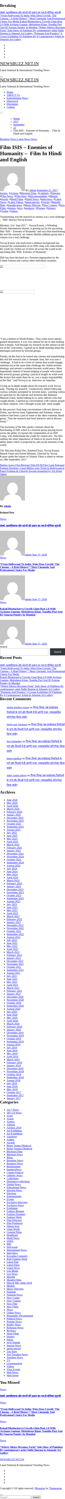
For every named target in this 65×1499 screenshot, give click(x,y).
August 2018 (13, 1080)
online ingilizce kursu (18, 707)
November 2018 (15, 1071)
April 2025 (12, 841)
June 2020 (12, 1014)
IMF (9, 1244)
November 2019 (15, 1035)
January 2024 (14, 886)
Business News (15, 1163)
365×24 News (14, 1112)
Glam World (13, 1229)
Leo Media (12, 1271)
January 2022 (14, 958)
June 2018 (12, 1086)
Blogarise (40, 1488)
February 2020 (14, 1026)
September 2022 (15, 934)
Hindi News (32, 199)
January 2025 (14, 850)
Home (10, 92)
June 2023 (12, 907)
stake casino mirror (16, 775)
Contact (11, 107)
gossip (4, 199)
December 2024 (15, 853)
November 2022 (15, 928)
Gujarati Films (14, 1232)
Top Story (12, 1351)
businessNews (14, 1169)
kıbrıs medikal (14, 758)
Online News (14, 1312)
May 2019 (12, 1053)
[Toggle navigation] (1, 76)
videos (14, 211)
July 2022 (12, 940)
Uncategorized (14, 1363)
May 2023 (12, 910)
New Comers (50, 205)
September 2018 (15, 1077)
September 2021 (15, 970)
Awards (11, 1142)
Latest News (24, 139)
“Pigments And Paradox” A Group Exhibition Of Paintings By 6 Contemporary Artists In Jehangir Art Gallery (31, 694)
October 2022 (14, 931)
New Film (12, 1303)
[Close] (1, 1494)
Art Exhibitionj (14, 1133)
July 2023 (12, 904)
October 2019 (14, 1038)
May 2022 (12, 946)
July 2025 (12, 832)
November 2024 (15, 856)
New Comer (13, 1297)
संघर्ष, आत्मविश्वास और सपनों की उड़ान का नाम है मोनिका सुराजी (30, 525)
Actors (10, 1118)
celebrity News (14, 1175)
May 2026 (12, 802)
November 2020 (15, 999)
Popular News (14, 1321)
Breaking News (8, 139)
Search (3, 646)
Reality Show (14, 1324)
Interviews (12, 1253)
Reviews (11, 1330)
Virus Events (13, 1369)
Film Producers (15, 1223)
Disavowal (12, 101)
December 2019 (15, 1032)
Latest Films (13, 1265)
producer (29, 208)
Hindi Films (17, 199)
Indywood (12, 1247)
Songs (10, 1339)
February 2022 (14, 955)
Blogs (10, 1157)
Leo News (12, 1274)
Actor (10, 1115)
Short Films (13, 1333)
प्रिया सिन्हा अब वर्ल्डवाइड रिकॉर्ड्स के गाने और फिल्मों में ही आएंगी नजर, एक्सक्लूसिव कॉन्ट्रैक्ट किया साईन (34, 712)
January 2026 (14, 814)
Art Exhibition (14, 1130)
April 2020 (12, 1020)
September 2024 (15, 862)
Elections (11, 1193)
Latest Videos (16, 202)
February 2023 (14, 919)
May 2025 (12, 838)
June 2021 (12, 979)
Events (10, 1199)
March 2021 (13, 988)
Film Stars (21, 196)
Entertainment (14, 1196)
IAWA (10, 1241)
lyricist (45, 202)
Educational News (16, 1187)
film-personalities (38, 196)
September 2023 (15, 898)
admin (33, 190)
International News (17, 1250)
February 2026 (14, 811)
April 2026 (12, 805)
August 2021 (13, 973)
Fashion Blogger (15, 1211)
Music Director (32, 205)
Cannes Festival (15, 1172)
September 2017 (15, 1095)
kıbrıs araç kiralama (17, 724)
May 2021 (12, 982)
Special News (14, 1345)
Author (10, 1139)
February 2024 (14, 883)
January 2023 (14, 922)
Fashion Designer (16, 1214)
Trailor (4, 211)
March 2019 (13, 1059)
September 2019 (15, 1041)
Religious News (15, 1327)
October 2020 (14, 1002)
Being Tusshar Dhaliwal (19, 1148)
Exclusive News (15, 1205)
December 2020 (15, 996)
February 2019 (14, 1062)
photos (12, 208)
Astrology (12, 1136)
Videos (10, 1366)
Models (10, 1285)
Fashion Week (14, 1217)
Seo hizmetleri (14, 741)
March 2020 (13, 1023)
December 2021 (15, 961)
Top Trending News (17, 1354)
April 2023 (12, 913)
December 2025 (15, 817)
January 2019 (14, 1065)
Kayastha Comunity (17, 1256)
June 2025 (12, 835)
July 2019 (12, 1047)
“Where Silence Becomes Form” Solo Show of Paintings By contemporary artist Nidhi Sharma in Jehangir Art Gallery (32, 688)
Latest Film (12, 1262)
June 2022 (12, 943)
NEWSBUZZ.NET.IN (19, 63)
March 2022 (13, 952)
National (11, 1291)
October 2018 (14, 1074)
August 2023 (13, 901)
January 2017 (14, 1098)
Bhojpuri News (15, 1154)
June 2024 (12, 871)
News (34, 139)
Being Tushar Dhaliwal (19, 1145)
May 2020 (12, 1017)
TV (8, 1360)
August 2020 (13, 1008)
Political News (14, 1318)
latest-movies (33, 202)
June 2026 (12, 799)
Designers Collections (18, 1181)
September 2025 (15, 826)
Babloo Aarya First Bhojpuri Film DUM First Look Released (32, 465)
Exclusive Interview (17, 1202)
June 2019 (12, 1050)
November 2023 (15, 892)
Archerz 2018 (14, 1127)
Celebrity (44, 193)
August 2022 (13, 937)
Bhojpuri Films (28, 193)
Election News (14, 1190)
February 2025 (14, 847)
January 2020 (14, 1029)
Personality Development (20, 1315)
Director (55, 193)
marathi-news (15, 205)
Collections (12, 1178)
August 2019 (13, 1044)
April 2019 (12, 1056)
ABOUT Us (13, 95)
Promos (41, 208)
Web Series (12, 1375)
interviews (46, 199)
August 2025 (13, 829)
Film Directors (14, 1220)
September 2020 (15, 1005)
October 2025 (14, 823)
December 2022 (15, 925)
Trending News (15, 1357)
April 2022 (12, 949)
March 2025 (13, 844)
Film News (7, 196)
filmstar (53, 196)
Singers (51, 208)
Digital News (14, 1184)
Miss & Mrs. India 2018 (19, 1282)
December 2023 (15, 889)
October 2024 (14, 859)
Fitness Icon (13, 1226)
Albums (11, 1124)
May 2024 (12, 874)
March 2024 (13, 880)
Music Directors (15, 1288)
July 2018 (12, 1083)
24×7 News (13, 1109)
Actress (14, 193)
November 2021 (15, 964)
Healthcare (12, 1235)
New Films (12, 1306)
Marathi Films (14, 1279)
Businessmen (13, 1166)
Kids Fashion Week (17, 1259)
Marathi (11, 1277)
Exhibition (12, 1208)
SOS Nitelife (13, 1342)
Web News (12, 1372)
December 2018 (15, 1068)
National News (14, 1294)
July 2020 (12, 1011)
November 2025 (15, 820)
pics (20, 208)
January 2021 (14, 993)
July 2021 (12, 976)
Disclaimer (12, 104)
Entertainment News (17, 98)
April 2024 (12, 877)
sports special (14, 1348)
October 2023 (14, 895)
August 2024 (13, 865)
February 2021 (14, 990)
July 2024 (12, 868)
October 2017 (14, 1092)
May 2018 (12, 1089)
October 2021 (14, 967)
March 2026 (13, 808)
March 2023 (13, 916)
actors (4, 193)
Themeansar (55, 1488)
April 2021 (12, 985)
